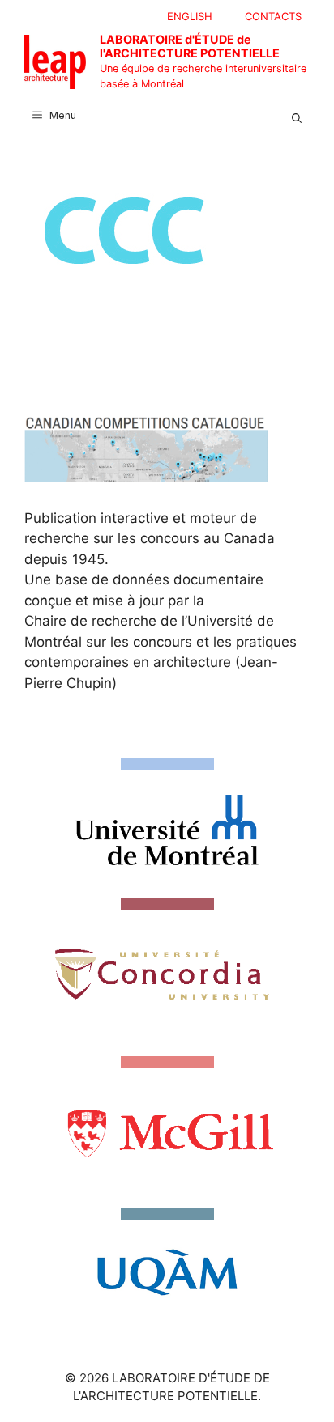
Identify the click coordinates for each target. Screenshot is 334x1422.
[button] (296, 115)
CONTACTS (273, 16)
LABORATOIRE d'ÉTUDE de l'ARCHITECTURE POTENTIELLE (190, 46)
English (189, 16)
